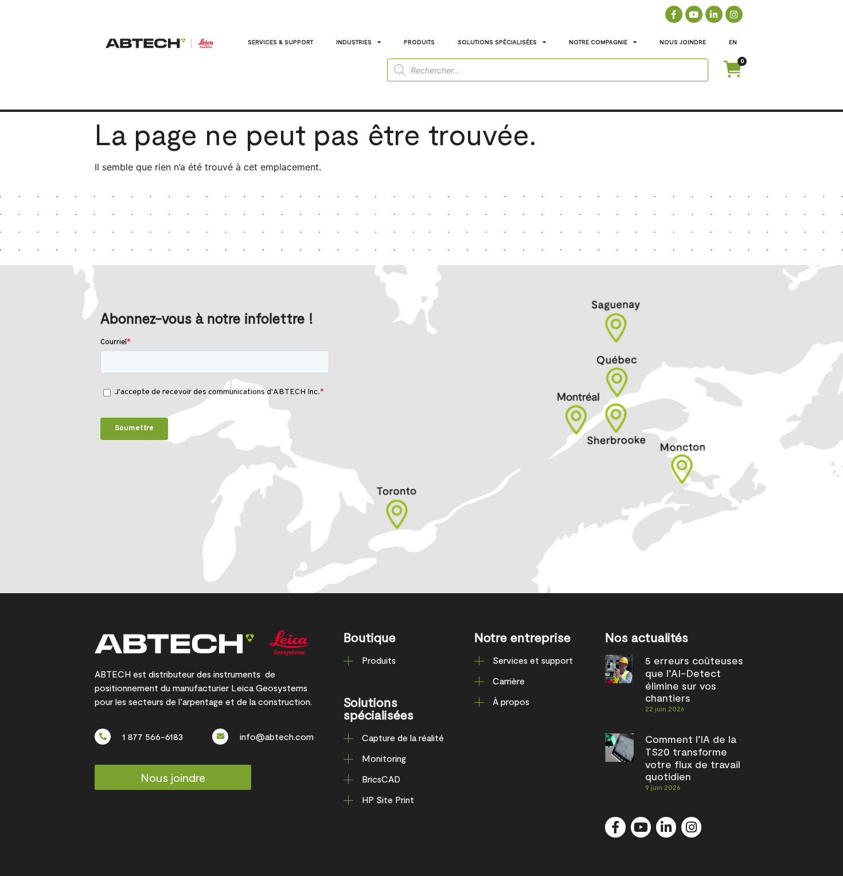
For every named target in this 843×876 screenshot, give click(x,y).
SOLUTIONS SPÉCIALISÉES (497, 41)
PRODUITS (419, 41)
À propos (511, 701)
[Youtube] (693, 14)
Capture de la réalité (403, 737)
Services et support (533, 660)
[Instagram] (734, 14)
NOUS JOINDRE (682, 41)
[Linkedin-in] (714, 14)
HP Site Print (388, 799)
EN (733, 41)
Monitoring (384, 758)
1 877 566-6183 (152, 736)
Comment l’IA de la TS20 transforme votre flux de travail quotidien (692, 757)
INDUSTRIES (354, 41)
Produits (379, 660)
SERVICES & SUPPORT (280, 41)
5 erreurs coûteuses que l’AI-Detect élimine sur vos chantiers (694, 679)
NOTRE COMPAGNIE (598, 41)
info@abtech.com (277, 736)
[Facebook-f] (673, 14)
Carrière (509, 680)
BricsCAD (381, 778)
